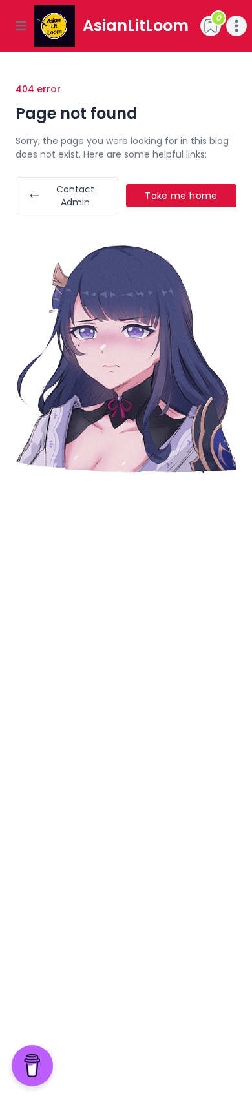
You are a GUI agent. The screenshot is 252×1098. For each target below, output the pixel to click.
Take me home (181, 195)
